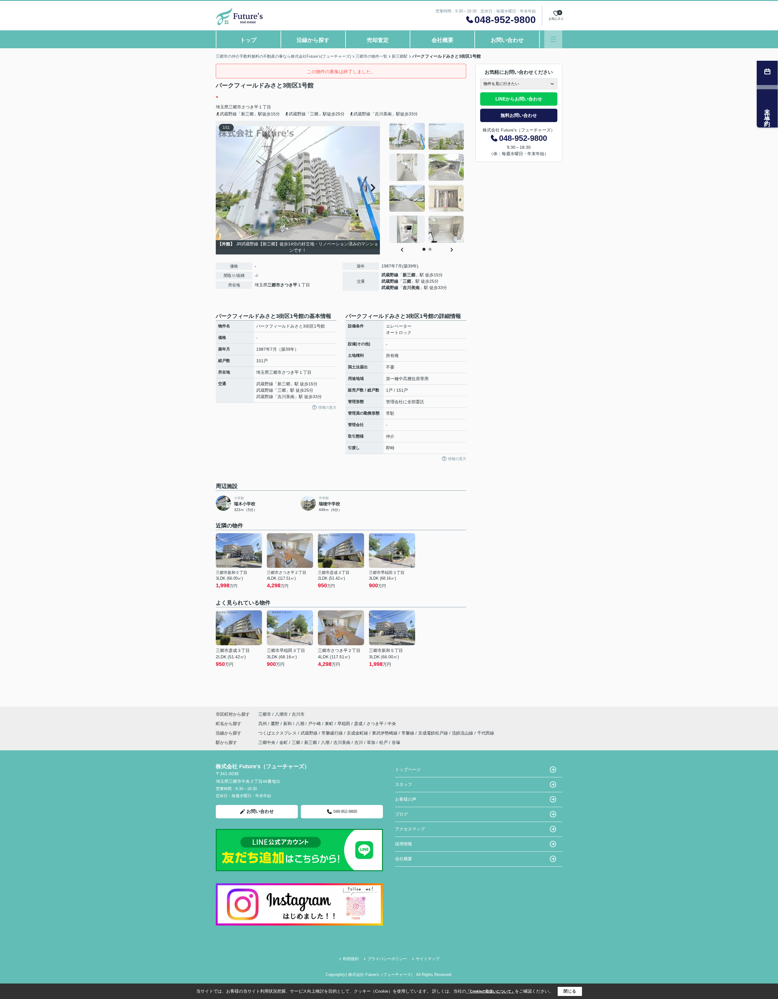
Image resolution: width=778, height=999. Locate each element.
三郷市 (235, 106)
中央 (391, 723)
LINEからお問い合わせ (518, 98)
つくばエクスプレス (278, 733)
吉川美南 (411, 287)
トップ (248, 40)
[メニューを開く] (553, 39)
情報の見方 (327, 407)
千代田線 (485, 733)
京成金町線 (358, 733)
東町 (330, 723)
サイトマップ (427, 958)
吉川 (358, 742)
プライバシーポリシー (387, 958)
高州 (263, 723)
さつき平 (249, 106)
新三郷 (409, 274)
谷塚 (396, 742)
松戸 (383, 742)
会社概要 (442, 40)
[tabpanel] (426, 183)
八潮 (300, 723)
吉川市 (298, 714)
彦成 (359, 723)
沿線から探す (313, 40)
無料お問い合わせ (519, 115)
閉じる (569, 991)
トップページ (408, 769)
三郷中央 (266, 742)
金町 (283, 742)
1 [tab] (423, 249)
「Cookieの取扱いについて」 (490, 991)
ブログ (401, 814)
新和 (288, 723)
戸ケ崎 (315, 723)
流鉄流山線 (463, 733)
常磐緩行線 (333, 733)
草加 (371, 742)
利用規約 (351, 958)
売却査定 (378, 40)
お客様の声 (405, 799)
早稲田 (344, 723)
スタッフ (403, 784)
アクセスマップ (410, 829)
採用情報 (403, 843)
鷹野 (276, 723)
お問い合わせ (507, 40)
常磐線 (408, 733)
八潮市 (281, 714)
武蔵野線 (389, 274)
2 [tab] (430, 249)
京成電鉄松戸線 (433, 733)
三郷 (407, 281)
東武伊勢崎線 (385, 733)
